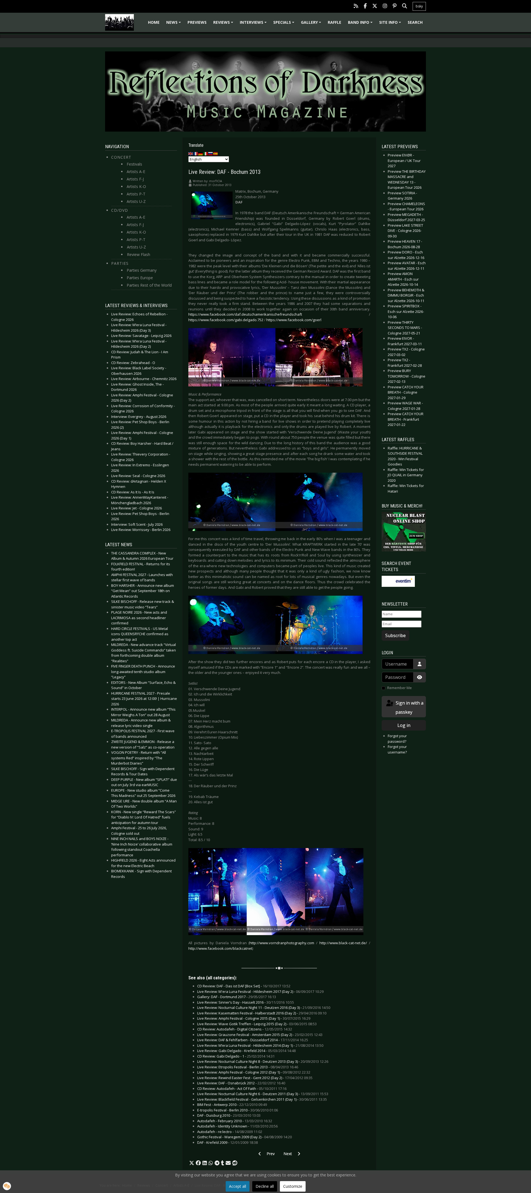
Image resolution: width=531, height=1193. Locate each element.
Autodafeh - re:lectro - (229, 1131)
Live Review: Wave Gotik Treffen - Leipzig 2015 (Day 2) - (257, 1023)
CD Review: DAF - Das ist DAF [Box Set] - (243, 985)
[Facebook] (365, 6)
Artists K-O (136, 186)
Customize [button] (292, 1186)
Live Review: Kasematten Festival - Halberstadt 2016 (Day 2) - (261, 1013)
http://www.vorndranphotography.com (281, 942)
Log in (403, 725)
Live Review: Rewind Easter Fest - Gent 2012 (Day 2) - (255, 1077)
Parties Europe (140, 277)
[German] (200, 153)
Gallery (312, 24)
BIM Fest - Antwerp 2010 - (232, 1104)
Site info (391, 24)
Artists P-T (136, 194)
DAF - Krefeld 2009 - (227, 1142)
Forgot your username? (397, 749)
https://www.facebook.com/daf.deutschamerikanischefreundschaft (245, 314)
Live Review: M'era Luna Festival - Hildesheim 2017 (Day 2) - (260, 991)
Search (415, 22)
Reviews (224, 24)
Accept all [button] (237, 1186)
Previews (197, 22)
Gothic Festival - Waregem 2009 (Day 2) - (244, 1136)
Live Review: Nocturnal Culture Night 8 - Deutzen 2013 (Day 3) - (262, 1061)
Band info (361, 24)
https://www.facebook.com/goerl (293, 319)
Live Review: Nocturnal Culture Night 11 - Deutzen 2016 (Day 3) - (263, 1007)
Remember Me (399, 687)
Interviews (254, 24)
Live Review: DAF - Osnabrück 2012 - (241, 1082)
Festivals (134, 164)
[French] (195, 153)
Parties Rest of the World (149, 285)
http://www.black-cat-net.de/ (343, 942)
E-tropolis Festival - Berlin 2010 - (237, 1110)
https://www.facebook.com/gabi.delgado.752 (225, 319)
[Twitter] (374, 6)
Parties (120, 263)
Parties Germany (142, 270)
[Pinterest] (395, 6)
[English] (190, 153)
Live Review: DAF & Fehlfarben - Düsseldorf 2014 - (252, 1039)
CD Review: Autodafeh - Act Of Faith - (242, 1088)
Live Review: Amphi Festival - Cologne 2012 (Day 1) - (253, 1072)
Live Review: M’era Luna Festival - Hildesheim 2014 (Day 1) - (260, 1045)
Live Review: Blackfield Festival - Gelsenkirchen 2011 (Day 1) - (262, 1099)
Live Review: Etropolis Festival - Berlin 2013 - (247, 1066)
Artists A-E (136, 171)
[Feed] (356, 6)
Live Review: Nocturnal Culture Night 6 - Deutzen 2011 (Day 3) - (262, 1093)
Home (154, 22)
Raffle (334, 22)
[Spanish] (215, 153)
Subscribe (395, 635)
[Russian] (210, 153)
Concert (121, 157)
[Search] (404, 6)
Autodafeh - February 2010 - (234, 1120)
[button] (191, 1163)
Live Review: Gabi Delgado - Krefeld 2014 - (246, 1050)
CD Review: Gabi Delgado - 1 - (236, 1056)
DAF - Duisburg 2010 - (229, 1115)
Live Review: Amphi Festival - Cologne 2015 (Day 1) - (253, 1018)
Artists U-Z (136, 201)
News (174, 24)
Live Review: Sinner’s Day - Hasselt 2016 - (245, 1002)
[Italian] (205, 153)
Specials (284, 24)
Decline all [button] (265, 1186)
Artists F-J (135, 179)
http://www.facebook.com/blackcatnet (220, 948)
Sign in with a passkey (409, 707)
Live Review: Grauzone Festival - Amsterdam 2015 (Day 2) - (259, 1034)
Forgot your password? (397, 738)
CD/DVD (119, 210)
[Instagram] (385, 6)
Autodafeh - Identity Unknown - (237, 1126)
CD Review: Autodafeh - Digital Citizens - (244, 1029)
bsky (419, 6)
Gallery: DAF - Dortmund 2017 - (236, 996)
